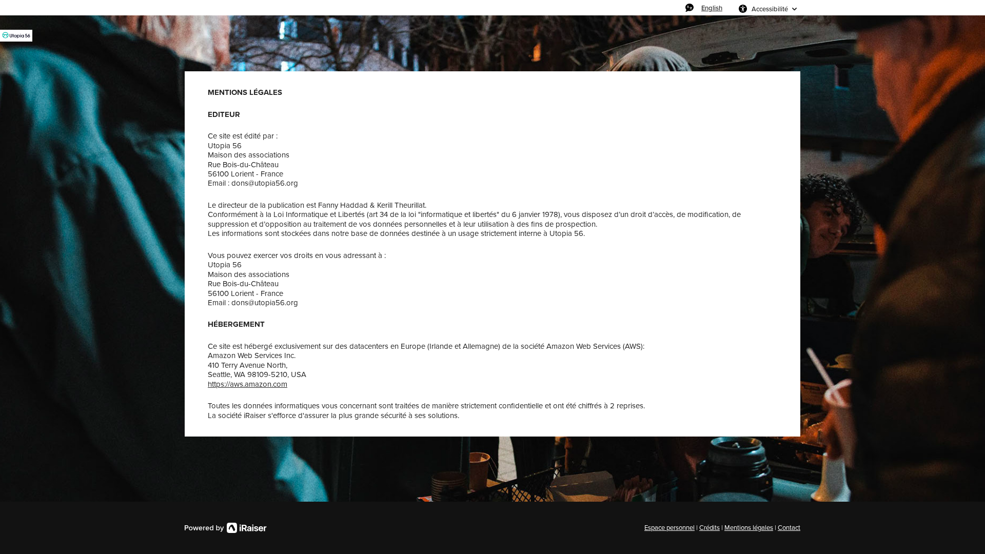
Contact (789, 527)
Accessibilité (770, 8)
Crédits (709, 527)
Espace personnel (669, 527)
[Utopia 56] (16, 36)
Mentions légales (748, 527)
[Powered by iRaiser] (226, 528)
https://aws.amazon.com (247, 384)
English (711, 7)
